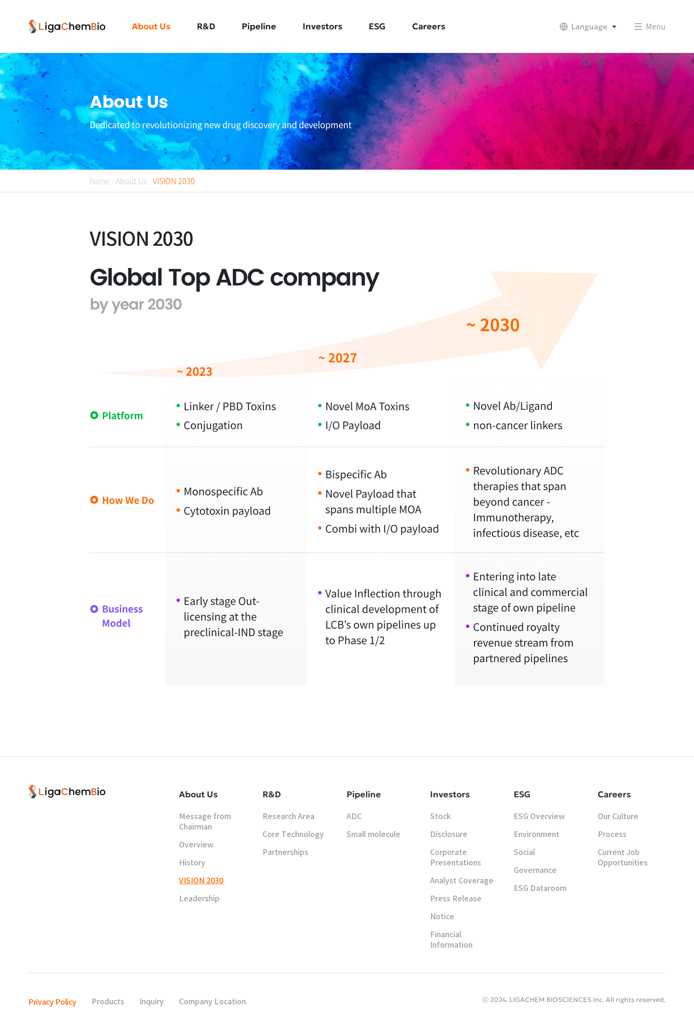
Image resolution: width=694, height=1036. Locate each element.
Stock (440, 816)
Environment (536, 834)
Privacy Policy (52, 1002)
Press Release (456, 899)
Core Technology (293, 834)
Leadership (199, 899)
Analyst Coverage (461, 881)
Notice (442, 917)
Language (589, 26)
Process (612, 834)
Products (108, 1002)
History (192, 863)
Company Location (212, 1002)
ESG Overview (539, 816)
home (100, 180)
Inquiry (151, 1002)
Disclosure (448, 834)
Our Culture (618, 816)
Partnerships (285, 852)
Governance (535, 870)
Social (524, 852)
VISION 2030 (174, 180)
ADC (354, 816)
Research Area (288, 816)
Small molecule (373, 834)
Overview (196, 845)
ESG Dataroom (540, 888)
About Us (131, 180)
